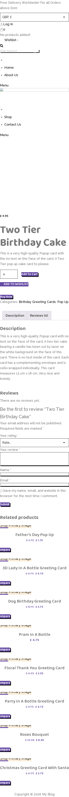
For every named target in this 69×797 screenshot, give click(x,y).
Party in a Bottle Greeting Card (34, 701)
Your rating (9, 435)
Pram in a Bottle (34, 634)
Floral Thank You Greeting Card (34, 668)
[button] (14, 284)
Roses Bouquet (34, 734)
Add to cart (29, 274)
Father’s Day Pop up (34, 534)
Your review (10, 450)
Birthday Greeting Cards (37, 302)
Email (5, 480)
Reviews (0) (39, 315)
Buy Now (6, 297)
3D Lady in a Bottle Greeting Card (35, 568)
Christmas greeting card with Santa (34, 767)
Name (5, 470)
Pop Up (62, 302)
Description (15, 315)
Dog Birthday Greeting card (34, 601)
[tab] (15, 315)
